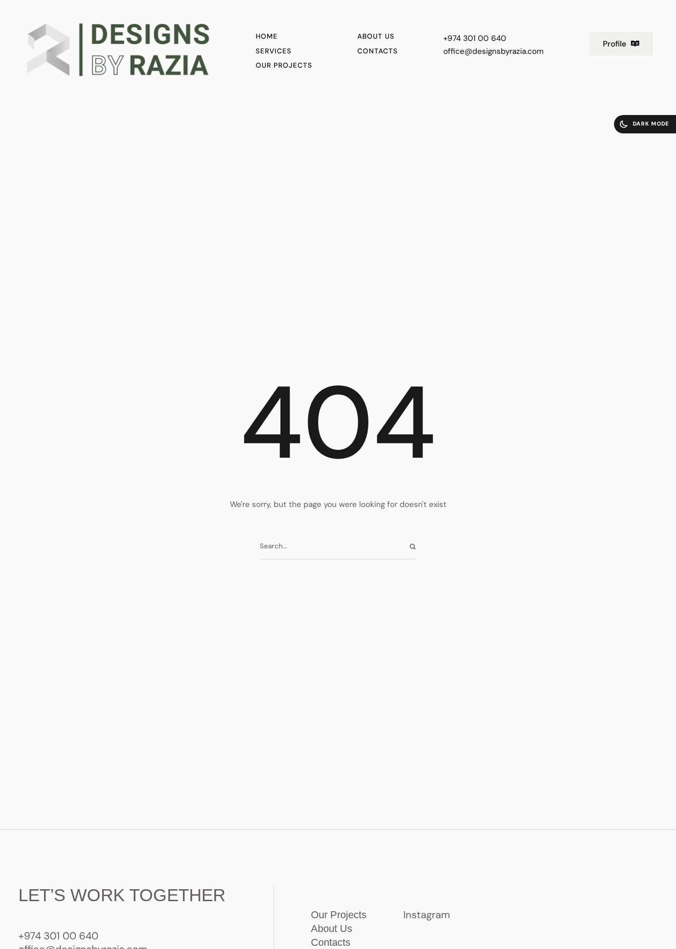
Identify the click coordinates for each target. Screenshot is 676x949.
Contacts (330, 942)
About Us (331, 928)
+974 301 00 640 (474, 38)
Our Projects (339, 914)
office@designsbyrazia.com (493, 51)
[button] (621, 44)
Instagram (426, 914)
